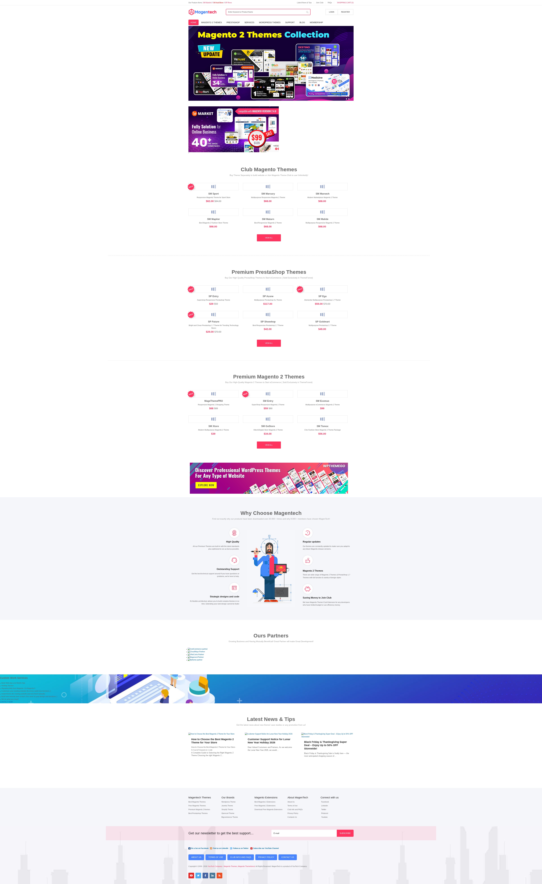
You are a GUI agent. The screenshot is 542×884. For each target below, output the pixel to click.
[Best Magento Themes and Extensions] (202, 12)
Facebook (325, 802)
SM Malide (322, 219)
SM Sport (213, 193)
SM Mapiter (213, 219)
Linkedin (324, 806)
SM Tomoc (322, 426)
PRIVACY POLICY (266, 857)
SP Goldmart (322, 321)
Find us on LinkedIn (220, 848)
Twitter (323, 810)
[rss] (219, 875)
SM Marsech (322, 193)
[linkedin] (212, 875)
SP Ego (322, 296)
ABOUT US (196, 857)
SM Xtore (213, 426)
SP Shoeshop (268, 321)
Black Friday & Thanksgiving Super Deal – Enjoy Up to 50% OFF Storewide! (325, 745)
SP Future (213, 321)
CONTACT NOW (6, 702)
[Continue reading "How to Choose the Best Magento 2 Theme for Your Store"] (214, 734)
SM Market (207, 3)
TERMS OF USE (215, 857)
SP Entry (213, 296)
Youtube (324, 817)
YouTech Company (215, 866)
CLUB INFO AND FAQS (240, 857)
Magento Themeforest (246, 866)
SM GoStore (268, 426)
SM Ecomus (322, 400)
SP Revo (228, 3)
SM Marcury (268, 193)
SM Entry (268, 400)
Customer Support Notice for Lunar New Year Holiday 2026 (269, 741)
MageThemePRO (213, 400)
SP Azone (268, 296)
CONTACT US (287, 857)
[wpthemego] (269, 497)
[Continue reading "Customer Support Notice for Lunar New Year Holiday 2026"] (271, 734)
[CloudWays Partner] (196, 652)
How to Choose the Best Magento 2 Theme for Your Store (212, 741)
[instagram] (226, 875)
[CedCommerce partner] (198, 649)
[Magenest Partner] (196, 657)
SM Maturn (268, 219)
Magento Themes (230, 866)
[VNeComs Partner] (196, 654)
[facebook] (205, 875)
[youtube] (191, 875)
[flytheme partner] (195, 660)
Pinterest (324, 813)
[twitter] (198, 875)
